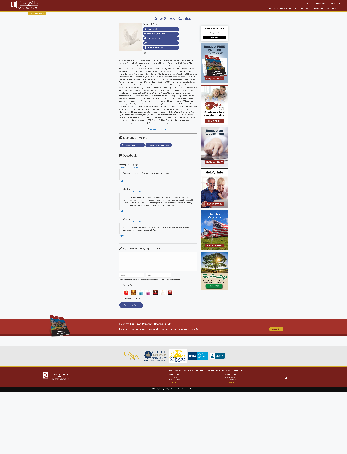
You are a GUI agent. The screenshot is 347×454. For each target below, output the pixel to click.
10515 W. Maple (230, 378)
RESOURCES (318, 8)
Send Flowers (152, 43)
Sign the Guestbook (153, 38)
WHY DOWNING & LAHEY (177, 371)
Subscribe (214, 37)
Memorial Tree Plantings (155, 47)
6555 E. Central (173, 378)
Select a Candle (129, 285)
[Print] (145, 53)
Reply (121, 181)
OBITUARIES (331, 8)
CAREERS (229, 371)
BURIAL (282, 8)
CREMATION (293, 8)
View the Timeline (130, 145)
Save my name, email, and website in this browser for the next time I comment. (151, 280)
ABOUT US (272, 8)
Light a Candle (152, 29)
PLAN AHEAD (306, 8)
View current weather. (159, 129)
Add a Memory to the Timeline (157, 34)
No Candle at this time (132, 299)
